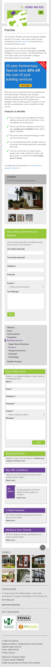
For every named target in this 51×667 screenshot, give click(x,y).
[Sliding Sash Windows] (23, 562)
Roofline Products (14, 361)
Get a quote (25, 85)
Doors (9, 331)
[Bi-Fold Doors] (8, 576)
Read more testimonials (11, 605)
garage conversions (12, 168)
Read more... (11, 480)
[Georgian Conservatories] (8, 562)
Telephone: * (11, 396)
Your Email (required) (16, 257)
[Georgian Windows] (38, 562)
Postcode (11, 275)
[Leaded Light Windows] (38, 576)
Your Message (13, 292)
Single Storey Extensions (18, 344)
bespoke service (21, 41)
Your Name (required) (15, 249)
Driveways (12, 354)
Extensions (35, 166)
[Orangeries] (23, 576)
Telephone (11, 266)
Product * (11, 283)
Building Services (15, 340)
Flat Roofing (13, 357)
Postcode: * (10, 404)
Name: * (9, 382)
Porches (12, 347)
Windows (11, 327)
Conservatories (13, 334)
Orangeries (11, 337)
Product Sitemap (8, 653)
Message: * (10, 418)
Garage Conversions (17, 350)
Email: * (9, 389)
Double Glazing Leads (10, 663)
